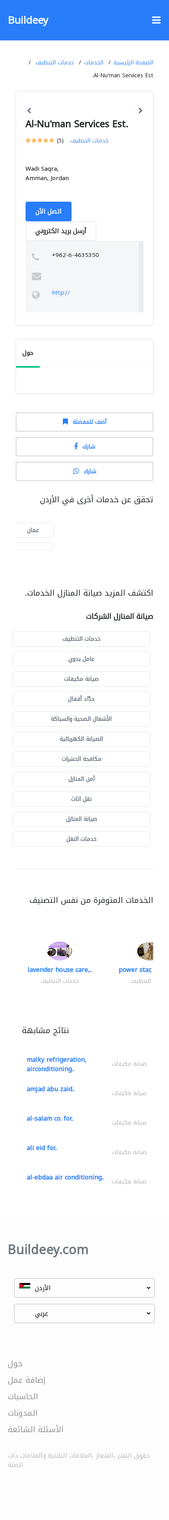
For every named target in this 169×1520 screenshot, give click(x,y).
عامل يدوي (81, 659)
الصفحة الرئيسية (133, 62)
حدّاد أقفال (81, 699)
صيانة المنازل (81, 819)
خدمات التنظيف (55, 62)
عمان (33, 530)
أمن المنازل (81, 779)
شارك (89, 446)
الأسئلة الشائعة (36, 1429)
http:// (61, 292)
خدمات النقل (81, 839)
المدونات (23, 1412)
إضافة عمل (27, 1379)
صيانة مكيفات (81, 679)
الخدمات (93, 62)
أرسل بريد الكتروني (60, 231)
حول (15, 1363)
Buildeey (28, 20)
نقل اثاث (81, 799)
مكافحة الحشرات (81, 759)
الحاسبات (23, 1396)
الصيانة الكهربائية (81, 739)
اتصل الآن (48, 211)
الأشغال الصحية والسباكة (81, 719)
